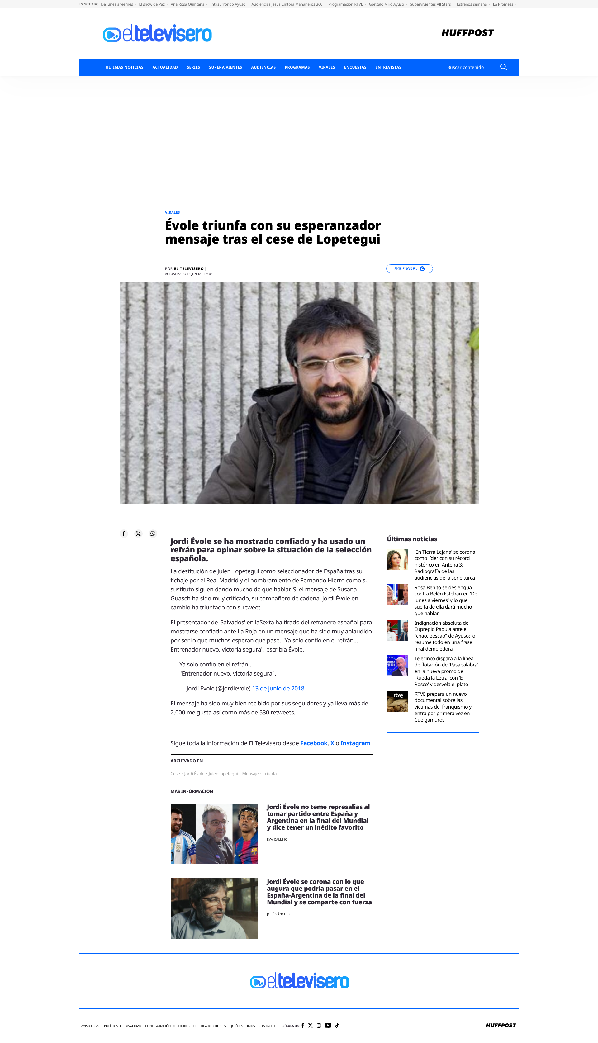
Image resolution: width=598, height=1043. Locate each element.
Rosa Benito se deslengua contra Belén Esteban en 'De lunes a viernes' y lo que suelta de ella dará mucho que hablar (446, 600)
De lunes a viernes (117, 4)
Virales (327, 67)
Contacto (267, 1026)
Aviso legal (90, 1026)
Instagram (356, 743)
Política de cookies (209, 1026)
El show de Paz (152, 4)
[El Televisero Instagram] (319, 1026)
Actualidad (165, 67)
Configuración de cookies (167, 1026)
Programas (297, 67)
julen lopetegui (223, 774)
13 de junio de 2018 (278, 688)
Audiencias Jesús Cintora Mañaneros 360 (287, 4)
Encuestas (355, 67)
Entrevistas (388, 67)
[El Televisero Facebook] (302, 1026)
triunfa (270, 774)
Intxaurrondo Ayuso (228, 4)
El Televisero (189, 269)
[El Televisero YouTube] (328, 1025)
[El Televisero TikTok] (337, 1026)
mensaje (250, 774)
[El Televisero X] (310, 1026)
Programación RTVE (346, 4)
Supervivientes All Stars (431, 4)
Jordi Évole (194, 774)
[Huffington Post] (468, 33)
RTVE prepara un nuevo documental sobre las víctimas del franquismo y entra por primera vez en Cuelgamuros (443, 707)
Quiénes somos (242, 1026)
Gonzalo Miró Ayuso (387, 4)
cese (175, 774)
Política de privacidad (122, 1026)
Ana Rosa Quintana (188, 4)
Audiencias (263, 67)
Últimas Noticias (125, 67)
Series (193, 67)
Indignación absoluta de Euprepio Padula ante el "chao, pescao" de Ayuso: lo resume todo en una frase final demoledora (445, 636)
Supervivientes (225, 67)
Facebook (313, 743)
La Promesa (504, 4)
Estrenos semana (472, 4)
